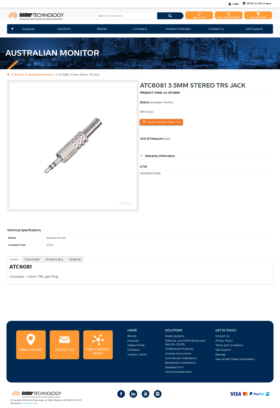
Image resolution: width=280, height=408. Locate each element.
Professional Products (179, 348)
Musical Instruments (178, 353)
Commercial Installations (181, 358)
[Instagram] (158, 394)
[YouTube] (145, 394)
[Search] (170, 15)
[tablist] (140, 274)
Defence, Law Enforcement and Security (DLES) (185, 342)
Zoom (127, 203)
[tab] (14, 259)
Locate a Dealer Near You (163, 122)
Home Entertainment (178, 371)
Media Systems (174, 336)
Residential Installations (180, 362)
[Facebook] (121, 394)
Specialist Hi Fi (174, 367)
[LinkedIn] (133, 394)
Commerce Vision (30, 403)
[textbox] (126, 15)
